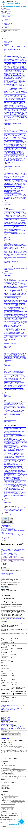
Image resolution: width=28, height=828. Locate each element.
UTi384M (6, 246)
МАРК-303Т (14, 386)
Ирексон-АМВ (22, 135)
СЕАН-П (11, 91)
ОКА (20, 92)
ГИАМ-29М (21, 76)
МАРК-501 (20, 386)
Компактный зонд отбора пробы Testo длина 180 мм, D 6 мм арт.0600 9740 (15, 317)
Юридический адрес (6, 776)
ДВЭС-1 (12, 376)
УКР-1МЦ (6, 155)
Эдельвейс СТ (19, 152)
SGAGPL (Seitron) (13, 195)
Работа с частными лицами (8, 529)
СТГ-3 (5, 176)
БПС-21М (12, 177)
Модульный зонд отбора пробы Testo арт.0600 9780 (14, 331)
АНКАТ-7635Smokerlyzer (11, 88)
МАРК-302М (7, 385)
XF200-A (24, 251)
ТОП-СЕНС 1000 (8, 148)
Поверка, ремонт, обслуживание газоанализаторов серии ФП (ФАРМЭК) (14, 406)
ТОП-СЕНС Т (16, 145)
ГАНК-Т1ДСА (14, 134)
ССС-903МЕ (20, 509)
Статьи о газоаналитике (7, 533)
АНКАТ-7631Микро (16, 84)
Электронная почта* (6, 770)
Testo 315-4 (23, 59)
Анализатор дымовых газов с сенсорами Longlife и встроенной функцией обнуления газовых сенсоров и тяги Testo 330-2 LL (15, 292)
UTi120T (20, 248)
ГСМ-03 (13, 198)
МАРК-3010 (21, 385)
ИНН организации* (6, 772)
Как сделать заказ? (5, 525)
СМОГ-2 (11, 80)
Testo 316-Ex (19, 77)
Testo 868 (7, 549)
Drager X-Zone (22, 116)
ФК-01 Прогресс (16, 378)
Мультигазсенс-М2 (9, 78)
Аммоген (16, 374)
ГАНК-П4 (17, 59)
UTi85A (16, 248)
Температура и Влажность (11, 261)
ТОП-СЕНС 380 (23, 69)
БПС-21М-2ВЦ (8, 179)
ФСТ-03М (17, 158)
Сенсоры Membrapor (13, 211)
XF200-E (21, 252)
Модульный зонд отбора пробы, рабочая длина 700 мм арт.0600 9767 (14, 330)
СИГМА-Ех (15, 103)
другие (6, 120)
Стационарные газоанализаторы (12, 123)
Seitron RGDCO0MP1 (17, 181)
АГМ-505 (20, 95)
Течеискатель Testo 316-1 (10, 280)
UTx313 (10, 250)
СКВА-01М (7, 152)
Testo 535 (23, 63)
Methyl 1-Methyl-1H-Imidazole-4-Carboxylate (15, 476)
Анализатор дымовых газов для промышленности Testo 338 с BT (15, 295)
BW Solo (16, 105)
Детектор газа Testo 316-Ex (14, 282)
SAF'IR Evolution (21, 357)
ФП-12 (10, 109)
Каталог (6, 20)
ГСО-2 (25, 152)
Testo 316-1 (7, 77)
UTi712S (11, 247)
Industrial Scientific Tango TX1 (13, 105)
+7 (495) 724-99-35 (5, 13)
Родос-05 (6, 105)
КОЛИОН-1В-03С (18, 161)
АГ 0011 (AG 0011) (9, 154)
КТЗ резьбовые (8, 378)
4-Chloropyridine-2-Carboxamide (14, 452)
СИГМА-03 (7, 135)
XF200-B (6, 252)
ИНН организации (6, 802)
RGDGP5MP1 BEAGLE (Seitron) (12, 194)
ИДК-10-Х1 (18, 144)
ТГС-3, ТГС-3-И (8, 119)
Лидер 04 (22, 64)
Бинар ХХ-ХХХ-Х (9, 138)
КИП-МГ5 (15, 112)
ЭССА (15, 140)
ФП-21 (19, 108)
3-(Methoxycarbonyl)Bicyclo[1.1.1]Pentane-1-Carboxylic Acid (15, 439)
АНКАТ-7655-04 (22, 88)
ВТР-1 (9, 374)
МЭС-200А (7, 376)
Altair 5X (21, 71)
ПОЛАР (10, 95)
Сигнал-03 (19, 149)
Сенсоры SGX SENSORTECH (16, 212)
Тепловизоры (7, 50)
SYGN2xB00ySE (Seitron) (15, 186)
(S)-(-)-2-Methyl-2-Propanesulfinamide (15, 427)
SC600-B (16, 251)
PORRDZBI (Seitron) (17, 110)
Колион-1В (22, 89)
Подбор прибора (8, 23)
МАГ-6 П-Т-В (23, 117)
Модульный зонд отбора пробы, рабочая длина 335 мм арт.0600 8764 (14, 305)
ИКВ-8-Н (24, 156)
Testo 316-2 (13, 77)
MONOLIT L (14, 76)
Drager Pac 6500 (19, 115)
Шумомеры (13, 383)
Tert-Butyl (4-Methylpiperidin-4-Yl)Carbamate (15, 446)
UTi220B (11, 248)
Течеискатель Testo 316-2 (14, 507)
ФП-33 (10, 110)
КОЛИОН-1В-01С (9, 161)
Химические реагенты (10, 420)
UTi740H (11, 244)
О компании (7, 19)
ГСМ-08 (22, 198)
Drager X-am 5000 (14, 113)
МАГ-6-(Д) (7, 158)
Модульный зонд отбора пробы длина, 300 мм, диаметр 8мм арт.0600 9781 (15, 334)
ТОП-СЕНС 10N (18, 148)
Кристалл (20, 180)
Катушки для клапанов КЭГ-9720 (15, 224)
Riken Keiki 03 (22, 96)
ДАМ (5, 177)
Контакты (6, 26)
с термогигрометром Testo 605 (14, 618)
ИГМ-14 (11, 156)
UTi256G (16, 246)
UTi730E (25, 246)
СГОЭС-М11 (17, 133)
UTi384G (16, 244)
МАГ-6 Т (11, 162)
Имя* (2, 765)
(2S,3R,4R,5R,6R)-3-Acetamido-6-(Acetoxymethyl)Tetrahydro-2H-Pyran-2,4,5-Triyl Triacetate (15, 492)
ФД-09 (13, 375)
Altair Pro (6, 71)
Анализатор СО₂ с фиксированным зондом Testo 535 (15, 302)
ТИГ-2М (17, 106)
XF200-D (16, 252)
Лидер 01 (6, 64)
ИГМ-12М (21, 155)
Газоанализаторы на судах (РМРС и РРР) (14, 57)
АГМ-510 (6, 96)
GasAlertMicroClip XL (17, 73)
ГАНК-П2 (12, 59)
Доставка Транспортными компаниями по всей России (11, 582)
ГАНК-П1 (6, 59)
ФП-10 (6, 507)
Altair (23, 70)
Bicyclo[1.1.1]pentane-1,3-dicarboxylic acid (14, 435)
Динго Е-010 (13, 354)
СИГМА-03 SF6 (8, 137)
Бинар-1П (21, 112)
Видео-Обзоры (8, 22)
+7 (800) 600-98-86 (5, 9)
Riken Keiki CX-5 (20, 102)
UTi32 (21, 246)
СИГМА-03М (14, 135)
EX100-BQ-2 (16, 254)
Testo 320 (18, 63)
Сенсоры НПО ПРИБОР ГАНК (12, 209)
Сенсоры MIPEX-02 (21, 218)
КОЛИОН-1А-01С (15, 159)
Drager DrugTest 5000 (20, 358)
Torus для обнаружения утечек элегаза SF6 (15, 257)
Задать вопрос (4, 711)
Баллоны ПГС (8, 371)
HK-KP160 (10, 254)
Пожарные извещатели (10, 343)
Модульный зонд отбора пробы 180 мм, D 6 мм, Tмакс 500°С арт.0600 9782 (15, 336)
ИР (21, 372)
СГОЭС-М (11, 133)
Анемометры (17, 381)
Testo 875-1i (10, 550)
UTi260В (6, 244)
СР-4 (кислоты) (12, 173)
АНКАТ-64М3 (8, 73)
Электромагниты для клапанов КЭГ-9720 (15, 220)
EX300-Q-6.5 (7, 255)
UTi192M (11, 246)
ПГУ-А (18, 131)
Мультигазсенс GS (19, 80)
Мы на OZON (23, 46)
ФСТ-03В (22, 158)
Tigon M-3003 (21, 356)
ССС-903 (6, 131)
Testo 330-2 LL (16, 60)
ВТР (18, 372)
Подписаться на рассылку (10, 734)
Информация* (4, 825)
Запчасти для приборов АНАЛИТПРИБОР (12, 229)
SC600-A (6, 251)
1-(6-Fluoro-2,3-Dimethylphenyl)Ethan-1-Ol (11, 464)
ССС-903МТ (12, 131)
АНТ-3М (21, 74)
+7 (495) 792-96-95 (5, 722)
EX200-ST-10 (21, 255)
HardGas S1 (7, 81)
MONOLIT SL (15, 74)
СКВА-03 (13, 152)
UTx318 (14, 250)
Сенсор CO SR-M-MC (20, 216)
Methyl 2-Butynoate (21, 485)
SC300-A (23, 250)
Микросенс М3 (18, 78)
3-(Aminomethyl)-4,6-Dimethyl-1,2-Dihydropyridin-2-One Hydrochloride (14, 451)
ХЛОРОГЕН (7, 375)
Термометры (23, 268)
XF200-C (11, 252)
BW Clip (11, 105)
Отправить (3, 811)
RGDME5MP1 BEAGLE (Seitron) (12, 193)
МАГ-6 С (6, 162)
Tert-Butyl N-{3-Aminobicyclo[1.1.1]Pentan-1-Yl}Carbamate (15, 444)
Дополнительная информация (8, 782)
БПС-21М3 (18, 177)
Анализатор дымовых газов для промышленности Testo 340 (12, 298)
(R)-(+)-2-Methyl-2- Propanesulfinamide (14, 427)
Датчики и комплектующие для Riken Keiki (14, 223)
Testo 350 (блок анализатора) (15, 62)
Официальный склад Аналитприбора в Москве (13, 535)
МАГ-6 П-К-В (15, 117)
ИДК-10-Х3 (9, 145)
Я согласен (14, 824)
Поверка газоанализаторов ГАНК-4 (15, 402)
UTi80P (6, 250)
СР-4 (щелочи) (21, 173)
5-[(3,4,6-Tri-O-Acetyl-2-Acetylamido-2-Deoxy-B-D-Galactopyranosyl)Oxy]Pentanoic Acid (15, 488)
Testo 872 (4, 550)
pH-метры (19, 383)
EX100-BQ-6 (23, 254)
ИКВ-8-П (15, 119)
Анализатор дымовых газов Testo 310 (14, 284)
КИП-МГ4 (9, 112)
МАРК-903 (7, 389)
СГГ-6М (10, 180)
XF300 (20, 251)
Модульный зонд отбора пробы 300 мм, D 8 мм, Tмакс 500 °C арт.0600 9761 (15, 324)
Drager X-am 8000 (13, 116)
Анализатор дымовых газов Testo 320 (15, 287)
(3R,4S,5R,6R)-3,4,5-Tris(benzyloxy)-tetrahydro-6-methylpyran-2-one (15, 495)
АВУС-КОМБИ (15, 183)
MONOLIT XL (8, 141)
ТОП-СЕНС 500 (22, 147)
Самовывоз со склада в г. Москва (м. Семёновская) (11, 579)
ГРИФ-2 (6, 379)
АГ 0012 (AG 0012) (19, 154)
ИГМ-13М (6, 156)
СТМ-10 (6, 173)
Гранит (6, 103)
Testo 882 (15, 550)
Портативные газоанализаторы (12, 49)
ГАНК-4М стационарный (16, 130)
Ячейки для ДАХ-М (19, 233)
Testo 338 (22, 60)
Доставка (6, 24)
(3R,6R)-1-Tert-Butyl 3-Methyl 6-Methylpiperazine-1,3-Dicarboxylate (15, 480)
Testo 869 (12, 549)
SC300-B (11, 251)
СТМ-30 (6, 174)
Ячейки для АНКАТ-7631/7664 (13, 227)
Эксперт (13, 510)
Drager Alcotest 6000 (9, 360)
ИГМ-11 (16, 155)
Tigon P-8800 (7, 357)
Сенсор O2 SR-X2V (16, 215)
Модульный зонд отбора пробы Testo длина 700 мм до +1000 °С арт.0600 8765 (15, 307)
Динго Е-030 (20, 354)
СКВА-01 (20, 151)
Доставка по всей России (7, 523)
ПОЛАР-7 (6, 80)
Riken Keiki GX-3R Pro (10, 99)
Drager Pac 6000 (11, 115)
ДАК (24, 176)
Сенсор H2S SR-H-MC (10, 218)
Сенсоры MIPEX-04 (9, 219)
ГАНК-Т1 (23, 133)
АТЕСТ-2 (23, 66)
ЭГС (11, 151)
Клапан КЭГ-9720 (19, 375)
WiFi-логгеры (12, 379)
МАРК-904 (13, 389)
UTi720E (6, 247)
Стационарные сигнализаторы (12, 166)
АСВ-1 (6, 95)
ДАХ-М (17, 176)
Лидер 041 (7, 66)
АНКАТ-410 (9, 142)
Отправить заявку (5, 568)
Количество (4, 779)
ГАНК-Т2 (20, 134)
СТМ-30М (11, 174)
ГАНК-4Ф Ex (23, 131)
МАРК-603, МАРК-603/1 (10, 388)
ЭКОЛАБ (6, 92)
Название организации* (7, 773)
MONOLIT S (7, 74)
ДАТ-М (21, 176)
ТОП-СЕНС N (12, 149)
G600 (5, 254)
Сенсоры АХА (18, 219)
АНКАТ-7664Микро (9, 85)
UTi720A (15, 247)
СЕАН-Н (6, 91)
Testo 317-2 (7, 83)
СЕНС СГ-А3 (18, 156)
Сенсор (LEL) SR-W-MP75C (15, 216)
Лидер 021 (17, 64)
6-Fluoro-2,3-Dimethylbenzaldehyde (14, 465)
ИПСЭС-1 (22, 376)
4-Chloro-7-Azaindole (12, 475)
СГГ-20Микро (19, 85)
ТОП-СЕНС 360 (14, 69)
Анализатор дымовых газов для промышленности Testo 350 (15, 300)
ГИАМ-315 (13, 509)
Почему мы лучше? (6, 526)
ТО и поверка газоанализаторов (12, 402)
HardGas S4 (13, 81)
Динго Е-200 (7, 356)
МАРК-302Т (7, 386)
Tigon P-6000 (14, 356)
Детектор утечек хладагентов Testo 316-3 (13, 338)
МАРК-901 (20, 388)
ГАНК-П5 (12, 66)
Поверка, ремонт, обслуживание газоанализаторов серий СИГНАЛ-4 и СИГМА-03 (14, 410)
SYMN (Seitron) (15, 188)
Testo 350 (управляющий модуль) (15, 62)
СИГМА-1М (16, 137)
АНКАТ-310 (11, 87)
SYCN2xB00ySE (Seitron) (11, 187)
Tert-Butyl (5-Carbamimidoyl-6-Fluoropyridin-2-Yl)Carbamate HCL (14, 478)
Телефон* (3, 768)
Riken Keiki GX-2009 (9, 98)
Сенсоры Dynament (9, 213)
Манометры (7, 383)
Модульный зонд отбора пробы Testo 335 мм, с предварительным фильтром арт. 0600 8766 (15, 310)
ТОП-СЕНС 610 (17, 70)
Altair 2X (11, 71)
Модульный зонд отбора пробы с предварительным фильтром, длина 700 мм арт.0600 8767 (15, 314)
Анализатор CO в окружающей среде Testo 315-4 (15, 285)
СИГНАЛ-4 (7, 94)
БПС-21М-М (15, 179)
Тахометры (21, 382)
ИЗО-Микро (13, 372)
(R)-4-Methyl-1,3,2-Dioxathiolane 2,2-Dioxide (13, 468)
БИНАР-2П (17, 138)
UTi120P (25, 248)
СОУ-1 (16, 174)
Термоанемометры (9, 269)
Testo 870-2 (18, 549)
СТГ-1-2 (25, 174)
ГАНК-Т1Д (7, 134)
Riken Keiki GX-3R (20, 98)
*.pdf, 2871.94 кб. (11, 709)
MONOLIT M (7, 76)
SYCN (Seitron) (12, 190)
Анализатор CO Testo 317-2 (11, 283)
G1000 (25, 252)
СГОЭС (6, 133)
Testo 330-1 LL (8, 60)
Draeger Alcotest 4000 (9, 358)
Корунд (10, 103)
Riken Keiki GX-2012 (21, 99)
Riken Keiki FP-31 (11, 102)
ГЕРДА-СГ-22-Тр (20, 389)
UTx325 (19, 250)
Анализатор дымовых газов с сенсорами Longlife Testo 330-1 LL (15, 289)
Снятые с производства (10, 500)
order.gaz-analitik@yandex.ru (8, 15)
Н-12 (12, 374)
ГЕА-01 (21, 374)
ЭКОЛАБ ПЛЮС (14, 92)
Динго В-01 (23, 353)
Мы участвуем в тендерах (7, 528)
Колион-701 (7, 509)
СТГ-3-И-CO (11, 176)
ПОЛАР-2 (15, 95)
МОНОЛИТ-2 (21, 94)
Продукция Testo (8, 273)
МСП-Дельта (22, 103)
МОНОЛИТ (19, 510)
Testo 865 (3, 549)
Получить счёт (4, 787)
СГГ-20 (23, 507)
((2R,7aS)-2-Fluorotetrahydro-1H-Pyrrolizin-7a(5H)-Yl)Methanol (15, 455)
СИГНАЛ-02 (7, 510)
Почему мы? (19, 728)
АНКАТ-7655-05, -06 (9, 89)
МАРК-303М (14, 385)
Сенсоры (6, 202)
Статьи (5, 27)
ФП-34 (10, 108)
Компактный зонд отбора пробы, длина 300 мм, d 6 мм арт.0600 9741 (14, 319)
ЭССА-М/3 (19, 140)
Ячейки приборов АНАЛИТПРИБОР (10, 232)
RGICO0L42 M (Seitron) (14, 191)
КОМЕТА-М (21, 91)
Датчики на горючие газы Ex (11, 222)
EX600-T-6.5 (14, 255)
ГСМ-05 (18, 198)
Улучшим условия (5, 587)
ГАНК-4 (6, 56)
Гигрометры (17, 268)
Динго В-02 (7, 354)
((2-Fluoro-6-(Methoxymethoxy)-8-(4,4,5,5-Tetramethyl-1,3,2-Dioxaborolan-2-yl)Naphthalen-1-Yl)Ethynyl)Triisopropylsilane (14, 459)
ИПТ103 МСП (20, 379)
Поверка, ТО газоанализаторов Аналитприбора (12, 415)
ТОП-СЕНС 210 (8, 67)
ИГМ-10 (11, 155)
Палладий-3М (7, 84)
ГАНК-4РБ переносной (14, 56)
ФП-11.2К (24, 108)
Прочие (6, 364)
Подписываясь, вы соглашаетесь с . (12, 737)
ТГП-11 (17, 89)
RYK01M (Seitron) (13, 184)
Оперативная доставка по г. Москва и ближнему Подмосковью (13, 580)
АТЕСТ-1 (17, 66)
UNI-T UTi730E (22, 550)
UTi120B (6, 248)
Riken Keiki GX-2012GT (10, 101)
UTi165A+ (21, 247)
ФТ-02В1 (15, 108)
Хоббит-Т (24, 92)
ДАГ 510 (15, 151)
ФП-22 (6, 109)
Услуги (5, 395)
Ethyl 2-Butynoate (11, 485)
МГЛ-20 (16, 96)
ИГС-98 (16, 91)
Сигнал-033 (7, 151)
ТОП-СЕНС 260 (17, 67)
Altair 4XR (16, 71)
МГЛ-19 (11, 96)
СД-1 (9, 198)
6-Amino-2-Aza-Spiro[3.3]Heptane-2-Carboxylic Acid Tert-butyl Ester (13, 483)
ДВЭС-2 (17, 376)
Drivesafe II (14, 357)
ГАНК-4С (6, 130)
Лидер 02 (11, 64)
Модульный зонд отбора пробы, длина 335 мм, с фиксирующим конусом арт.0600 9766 (14, 327)
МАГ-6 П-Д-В (8, 117)
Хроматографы (8, 514)
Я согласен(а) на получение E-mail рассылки (12, 732)
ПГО (22, 378)
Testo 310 (18, 83)
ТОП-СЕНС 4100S (12, 147)
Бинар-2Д (22, 137)
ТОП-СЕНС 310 (8, 70)
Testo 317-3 (13, 83)
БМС (8, 177)
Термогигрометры (9, 268)
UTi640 (21, 244)
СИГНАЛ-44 (13, 94)
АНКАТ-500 (16, 142)
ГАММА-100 (15, 141)
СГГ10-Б (15, 180)
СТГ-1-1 (20, 174)
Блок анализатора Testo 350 (13, 301)
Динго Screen (16, 353)
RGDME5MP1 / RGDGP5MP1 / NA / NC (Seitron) (15, 196)
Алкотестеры (7, 346)
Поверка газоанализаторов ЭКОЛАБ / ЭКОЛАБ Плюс (14, 405)
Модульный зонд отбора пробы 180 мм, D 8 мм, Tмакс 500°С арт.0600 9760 (15, 321)
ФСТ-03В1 (7, 159)
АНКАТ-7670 (11, 144)
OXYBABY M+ (20, 81)
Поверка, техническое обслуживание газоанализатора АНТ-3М (14, 412)
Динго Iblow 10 (8, 353)
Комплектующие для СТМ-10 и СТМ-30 (15, 225)
